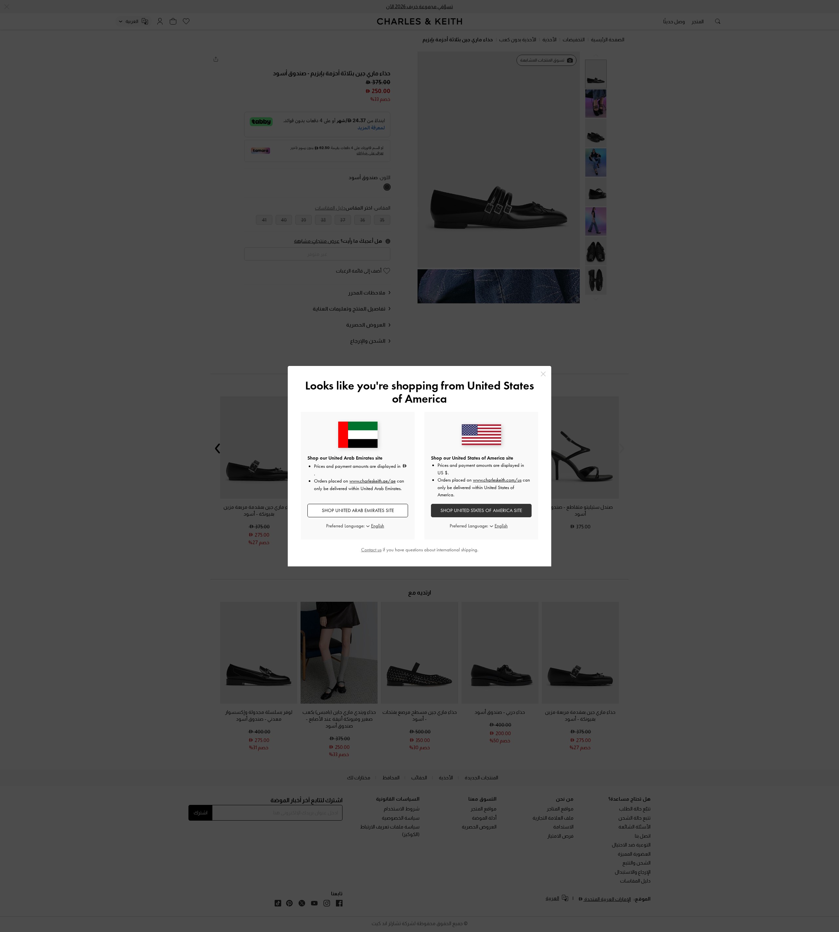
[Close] (543, 374)
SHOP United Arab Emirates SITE (358, 510)
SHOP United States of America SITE (481, 510)
